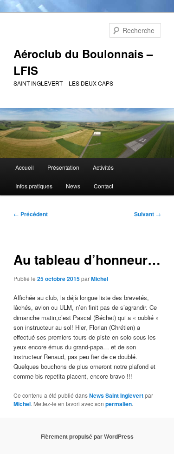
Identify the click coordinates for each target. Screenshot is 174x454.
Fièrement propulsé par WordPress (87, 436)
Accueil (24, 167)
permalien (118, 404)
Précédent (30, 214)
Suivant (147, 214)
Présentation (63, 167)
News (73, 186)
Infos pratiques (33, 186)
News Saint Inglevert (116, 395)
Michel (99, 278)
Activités (103, 167)
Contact (103, 186)
